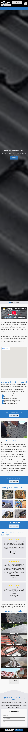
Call (24, 705)
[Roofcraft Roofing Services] (6, 2)
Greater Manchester (13, 607)
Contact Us (14, 158)
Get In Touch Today (14, 415)
